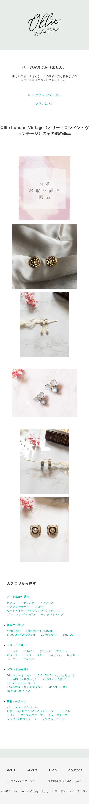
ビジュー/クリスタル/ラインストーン (30, 711)
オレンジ (29, 659)
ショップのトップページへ (44, 95)
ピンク (27, 655)
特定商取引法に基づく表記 (64, 780)
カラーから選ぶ (17, 645)
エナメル (64, 711)
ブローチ (40, 606)
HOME (11, 770)
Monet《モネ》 (58, 687)
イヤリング (28, 602)
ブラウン (61, 651)
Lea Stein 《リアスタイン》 (25, 687)
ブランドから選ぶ (18, 669)
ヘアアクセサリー (18, 606)
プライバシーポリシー (22, 780)
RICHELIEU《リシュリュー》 (57, 675)
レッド (71, 655)
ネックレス (47, 602)
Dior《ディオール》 (19, 675)
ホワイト (12, 655)
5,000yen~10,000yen (21, 634)
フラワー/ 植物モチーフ (22, 719)
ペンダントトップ (52, 614)
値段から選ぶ (15, 624)
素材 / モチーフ (16, 701)
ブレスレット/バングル (21, 614)
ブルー (41, 655)
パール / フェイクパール (22, 707)
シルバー (29, 651)
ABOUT (32, 770)
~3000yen (14, 630)
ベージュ (12, 659)
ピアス (11, 602)
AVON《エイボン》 (55, 679)
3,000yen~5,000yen (39, 630)
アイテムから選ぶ (18, 596)
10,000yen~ (49, 634)
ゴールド (12, 651)
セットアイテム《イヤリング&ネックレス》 (34, 610)
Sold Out (68, 634)
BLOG (53, 770)
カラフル (56, 655)
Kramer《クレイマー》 (22, 683)
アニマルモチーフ (32, 715)
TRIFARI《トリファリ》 (22, 679)
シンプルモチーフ (53, 719)
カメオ (11, 715)
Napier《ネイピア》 (20, 691)
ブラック (45, 651)
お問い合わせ (44, 103)
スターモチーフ (58, 715)
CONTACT (75, 770)
